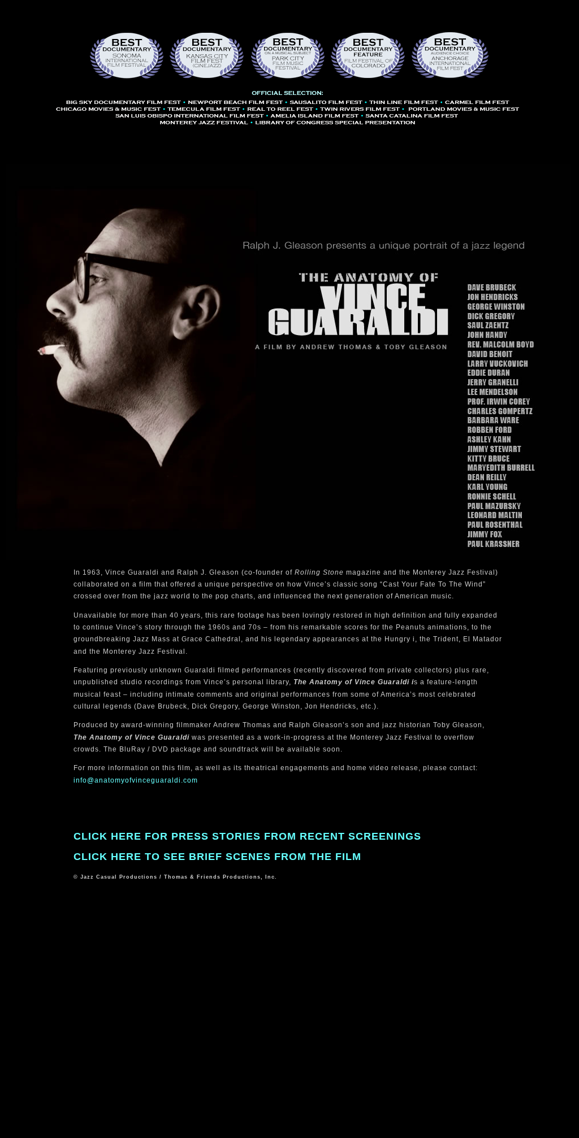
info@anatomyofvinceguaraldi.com (136, 780)
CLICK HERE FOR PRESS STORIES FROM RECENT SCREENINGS (247, 836)
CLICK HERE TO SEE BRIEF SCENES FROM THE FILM (217, 856)
